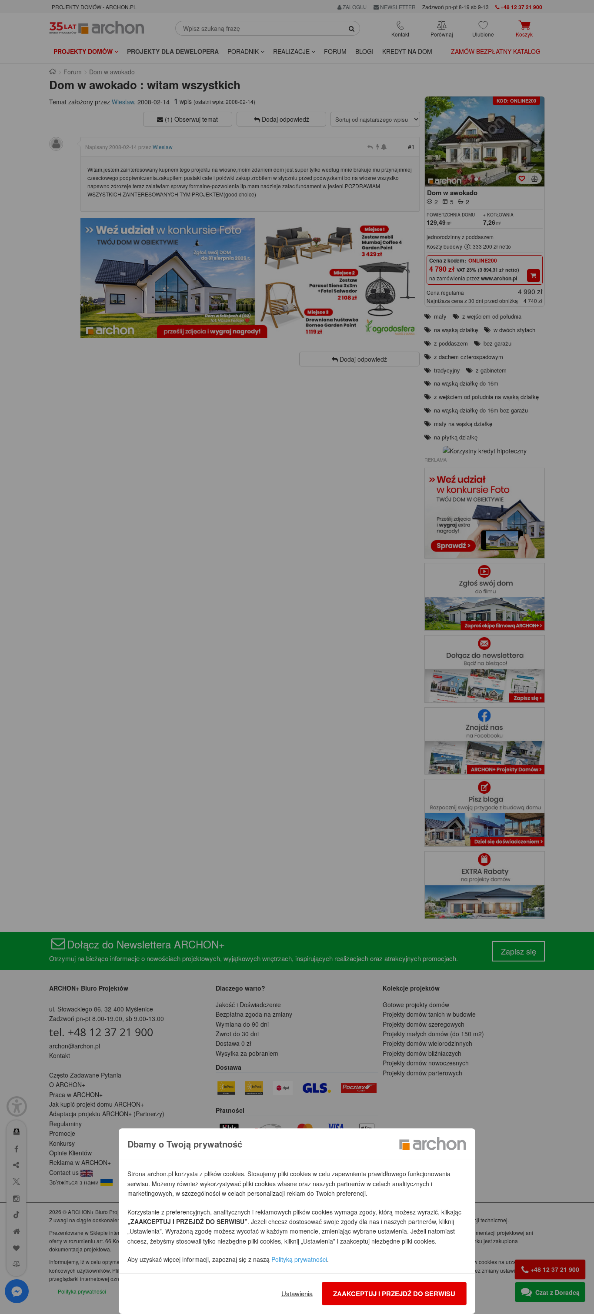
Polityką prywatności (299, 1259)
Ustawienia (297, 1293)
